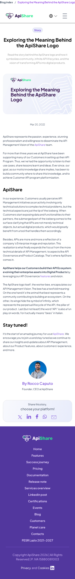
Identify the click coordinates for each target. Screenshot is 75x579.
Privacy (26, 568)
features (45, 276)
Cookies (43, 568)
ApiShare (39, 144)
